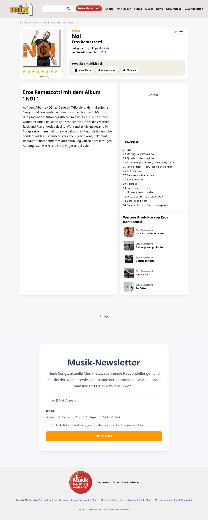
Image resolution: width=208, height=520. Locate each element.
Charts (109, 9)
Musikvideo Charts (89, 500)
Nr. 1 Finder (124, 9)
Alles (53, 417)
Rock (117, 417)
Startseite (25, 22)
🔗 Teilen (178, 32)
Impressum (103, 482)
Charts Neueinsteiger (66, 500)
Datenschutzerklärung (75, 425)
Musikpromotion (163, 500)
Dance (65, 417)
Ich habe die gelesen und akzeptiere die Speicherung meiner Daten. (96, 425)
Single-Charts (146, 500)
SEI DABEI (104, 436)
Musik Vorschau (109, 500)
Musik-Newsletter (183, 500)
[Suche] (68, 9)
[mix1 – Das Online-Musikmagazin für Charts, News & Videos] (20, 7)
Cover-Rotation (194, 9)
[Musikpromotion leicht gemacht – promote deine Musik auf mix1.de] (80, 482)
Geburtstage (173, 9)
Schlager (91, 417)
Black (105, 417)
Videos (138, 9)
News (159, 9)
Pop (77, 417)
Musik (149, 9)
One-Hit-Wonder (128, 500)
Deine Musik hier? (89, 8)
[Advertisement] (154, 116)
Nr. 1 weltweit (46, 500)
